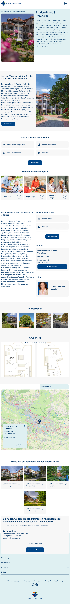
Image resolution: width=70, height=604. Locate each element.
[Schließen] (24, 426)
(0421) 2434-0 (36, 543)
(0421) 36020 (44, 257)
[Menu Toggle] (66, 3)
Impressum (28, 581)
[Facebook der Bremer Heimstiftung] (36, 584)
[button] (35, 163)
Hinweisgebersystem (14, 581)
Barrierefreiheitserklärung (54, 581)
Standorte (9, 11)
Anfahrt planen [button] (9, 437)
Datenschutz (38, 581)
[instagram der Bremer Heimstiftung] (33, 584)
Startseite (3, 11)
